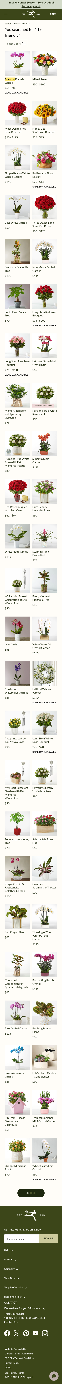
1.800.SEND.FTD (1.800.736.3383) (24, 1317)
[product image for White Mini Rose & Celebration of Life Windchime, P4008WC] (17, 580)
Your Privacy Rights (14, 1373)
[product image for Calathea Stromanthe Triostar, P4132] (44, 868)
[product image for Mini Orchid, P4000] (17, 629)
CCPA (8, 1367)
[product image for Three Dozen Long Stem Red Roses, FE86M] (44, 207)
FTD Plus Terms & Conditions (19, 1358)
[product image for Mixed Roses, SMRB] (44, 63)
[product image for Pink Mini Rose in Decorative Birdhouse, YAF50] (17, 1102)
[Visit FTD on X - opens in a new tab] (18, 1333)
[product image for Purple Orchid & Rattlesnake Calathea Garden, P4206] (17, 868)
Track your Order (14, 1313)
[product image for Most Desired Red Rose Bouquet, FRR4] (17, 113)
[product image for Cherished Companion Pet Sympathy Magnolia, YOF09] (17, 964)
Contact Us (11, 1322)
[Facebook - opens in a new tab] (8, 1333)
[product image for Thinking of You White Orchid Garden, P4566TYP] (44, 916)
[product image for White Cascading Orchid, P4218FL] (44, 1150)
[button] (6, 14)
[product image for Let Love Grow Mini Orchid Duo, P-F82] (44, 345)
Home (8, 23)
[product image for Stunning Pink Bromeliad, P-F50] (44, 536)
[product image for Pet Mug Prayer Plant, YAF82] (44, 1013)
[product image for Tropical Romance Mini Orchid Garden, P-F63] (44, 1102)
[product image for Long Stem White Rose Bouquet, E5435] (44, 723)
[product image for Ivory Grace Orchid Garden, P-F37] (44, 251)
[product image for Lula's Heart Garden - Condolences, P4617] (44, 1057)
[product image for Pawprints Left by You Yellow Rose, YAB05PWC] (17, 723)
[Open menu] (6, 14)
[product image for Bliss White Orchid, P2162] (17, 207)
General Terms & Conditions (19, 1353)
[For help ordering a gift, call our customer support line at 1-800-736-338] (31, 14)
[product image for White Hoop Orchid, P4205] (17, 536)
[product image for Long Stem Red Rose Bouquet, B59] (44, 296)
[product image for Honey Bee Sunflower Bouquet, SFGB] (44, 113)
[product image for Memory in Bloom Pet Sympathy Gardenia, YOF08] (17, 395)
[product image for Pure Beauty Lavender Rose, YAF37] (44, 491)
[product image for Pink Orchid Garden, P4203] (17, 1013)
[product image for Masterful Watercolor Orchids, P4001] (17, 673)
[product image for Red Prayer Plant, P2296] (17, 916)
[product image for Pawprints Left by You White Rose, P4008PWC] (44, 772)
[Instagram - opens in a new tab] (46, 1333)
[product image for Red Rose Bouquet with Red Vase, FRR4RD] (17, 491)
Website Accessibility (15, 1349)
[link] (17, 63)
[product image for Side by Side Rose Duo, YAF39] (44, 823)
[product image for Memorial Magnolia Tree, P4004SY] (17, 251)
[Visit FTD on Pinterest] (27, 1333)
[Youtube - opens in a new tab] (37, 1333)
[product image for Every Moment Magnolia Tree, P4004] (44, 580)
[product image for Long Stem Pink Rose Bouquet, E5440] (17, 345)
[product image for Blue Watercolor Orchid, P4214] (17, 1057)
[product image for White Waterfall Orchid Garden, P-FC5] (44, 629)
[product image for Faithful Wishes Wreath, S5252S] (44, 673)
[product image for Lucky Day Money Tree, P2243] (17, 296)
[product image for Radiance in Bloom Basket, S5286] (44, 157)
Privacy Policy (12, 1363)
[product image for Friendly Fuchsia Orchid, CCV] (17, 63)
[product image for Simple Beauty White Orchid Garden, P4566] (17, 157)
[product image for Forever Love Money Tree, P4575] (17, 823)
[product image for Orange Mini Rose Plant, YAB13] (17, 1150)
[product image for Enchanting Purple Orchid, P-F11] (44, 964)
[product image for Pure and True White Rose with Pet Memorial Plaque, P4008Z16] (17, 443)
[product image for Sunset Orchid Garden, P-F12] (44, 443)
